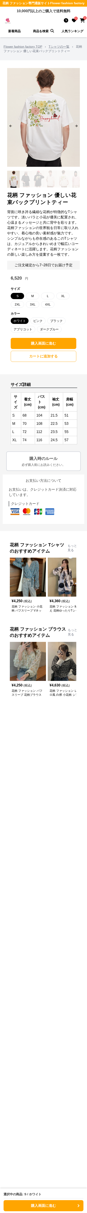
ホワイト (19, 321)
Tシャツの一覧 (59, 46)
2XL (17, 304)
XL (63, 296)
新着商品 (14, 31)
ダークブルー (49, 329)
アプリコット (23, 329)
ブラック (56, 321)
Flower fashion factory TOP (23, 46)
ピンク (38, 321)
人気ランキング (72, 31)
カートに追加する (43, 356)
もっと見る (72, 548)
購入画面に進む (43, 343)
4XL (48, 304)
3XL (32, 304)
